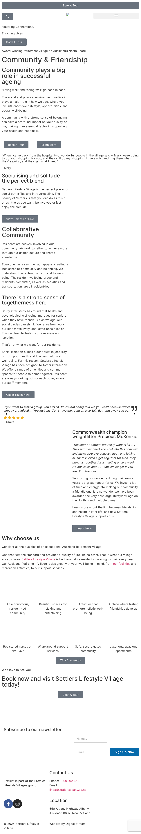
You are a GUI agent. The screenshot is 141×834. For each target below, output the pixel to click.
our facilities (121, 563)
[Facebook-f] (8, 803)
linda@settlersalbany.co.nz (67, 789)
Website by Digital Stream (67, 824)
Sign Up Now (124, 752)
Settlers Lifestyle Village (38, 559)
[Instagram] (17, 803)
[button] (116, 16)
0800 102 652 (69, 781)
